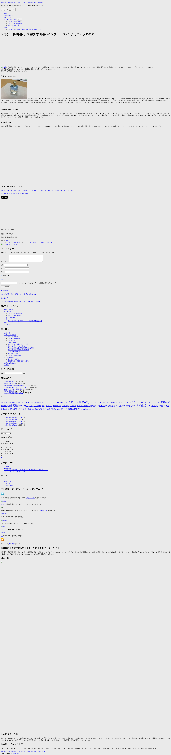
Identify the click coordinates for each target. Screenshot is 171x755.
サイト (3, 271)
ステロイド (48, 242)
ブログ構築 (112, 402)
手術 (102, 406)
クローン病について (10, 19)
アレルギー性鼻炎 (36, 402)
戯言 (95, 406)
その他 (6, 365)
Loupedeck (10, 402)
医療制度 (57, 406)
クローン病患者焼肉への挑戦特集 (18, 350)
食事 (80, 408)
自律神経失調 (52, 409)
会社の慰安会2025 (10, 381)
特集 (5, 27)
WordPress (16, 753)
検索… (3, 373)
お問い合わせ (8, 15)
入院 (37, 406)
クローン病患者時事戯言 (12, 351)
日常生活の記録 (13, 353)
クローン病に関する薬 (15, 23)
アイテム (26, 402)
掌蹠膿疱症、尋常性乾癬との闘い (18, 361)
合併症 (66, 406)
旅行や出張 (127, 405)
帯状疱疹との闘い (13, 359)
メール (3, 268)
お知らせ (7, 333)
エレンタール (50, 402)
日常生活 (144, 405)
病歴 (5, 13)
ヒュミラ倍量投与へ (10, 417)
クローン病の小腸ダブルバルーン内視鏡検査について (25, 29)
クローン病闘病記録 (14, 355)
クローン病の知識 (14, 242)
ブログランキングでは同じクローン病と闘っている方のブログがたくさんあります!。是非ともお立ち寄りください (37, 190)
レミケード (36, 242)
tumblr (2, 504)
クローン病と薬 (13, 336)
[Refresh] (4, 280)
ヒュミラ (101, 402)
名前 (2, 265)
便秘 (28, 406)
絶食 (42, 409)
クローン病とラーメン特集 (16, 346)
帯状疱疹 (80, 406)
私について (7, 17)
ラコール (123, 402)
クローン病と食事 (10, 342)
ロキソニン (153, 402)
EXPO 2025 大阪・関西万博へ (13, 389)
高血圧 (88, 409)
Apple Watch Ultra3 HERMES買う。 (15, 385)
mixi (2, 536)
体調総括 (5, 406)
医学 (49, 406)
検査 (163, 406)
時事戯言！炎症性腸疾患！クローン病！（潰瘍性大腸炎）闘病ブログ (23, 2)
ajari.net (6, 466)
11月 (4, 458)
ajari (7, 240)
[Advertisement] (54, 50)
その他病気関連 (9, 357)
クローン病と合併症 (14, 338)
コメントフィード (10, 483)
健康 (32, 406)
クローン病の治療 (13, 25)
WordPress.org (8, 485)
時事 (155, 406)
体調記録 (18, 405)
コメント (4, 261)
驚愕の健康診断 (9, 391)
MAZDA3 (17, 402)
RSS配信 (12, 544)
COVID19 (4, 402)
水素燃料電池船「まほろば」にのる (15, 387)
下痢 (165, 402)
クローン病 (27, 242)
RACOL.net (7, 468)
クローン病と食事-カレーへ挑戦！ (19, 344)
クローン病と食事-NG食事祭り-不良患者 (21, 348)
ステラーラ (93, 402)
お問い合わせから (10, 363)
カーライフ (64, 402)
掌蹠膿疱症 (112, 406)
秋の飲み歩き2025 (10, 383)
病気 (26, 409)
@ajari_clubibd (30, 498)
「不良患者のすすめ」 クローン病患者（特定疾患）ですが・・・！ (26, 470)
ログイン (7, 479)
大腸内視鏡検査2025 (10, 421)
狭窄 (17, 409)
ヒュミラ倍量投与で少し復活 (13, 393)
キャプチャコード (23, 283)
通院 (42, 242)
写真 (44, 406)
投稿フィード (8, 481)
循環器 (87, 406)
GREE (3, 529)
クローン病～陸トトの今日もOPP (14, 472)
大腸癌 (73, 406)
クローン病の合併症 (14, 21)
